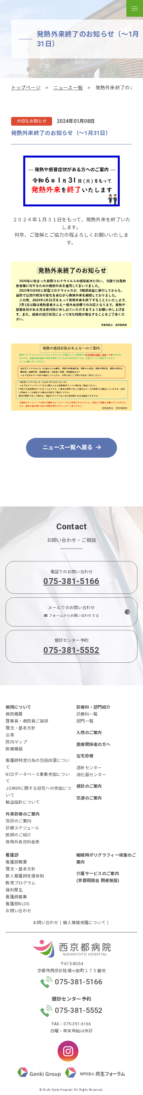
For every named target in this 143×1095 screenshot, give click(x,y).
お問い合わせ (18, 910)
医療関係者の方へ (93, 744)
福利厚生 (14, 890)
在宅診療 (84, 756)
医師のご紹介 (18, 835)
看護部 (12, 855)
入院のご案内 (89, 732)
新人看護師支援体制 (25, 876)
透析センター (89, 767)
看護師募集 (16, 897)
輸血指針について (23, 802)
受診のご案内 (18, 821)
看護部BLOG (18, 903)
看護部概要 (16, 862)
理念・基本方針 (20, 728)
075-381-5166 (71, 581)
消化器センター (91, 774)
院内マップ (16, 742)
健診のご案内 (89, 786)
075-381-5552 (71, 650)
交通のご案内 (89, 798)
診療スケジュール (22, 828)
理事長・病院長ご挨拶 (27, 721)
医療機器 (14, 749)
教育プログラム (20, 883)
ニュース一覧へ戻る (67, 447)
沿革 (10, 735)
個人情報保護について (84, 923)
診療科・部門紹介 (93, 707)
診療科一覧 (87, 714)
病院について (18, 707)
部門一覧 (84, 721)
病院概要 (14, 714)
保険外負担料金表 (23, 842)
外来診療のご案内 (23, 814)
